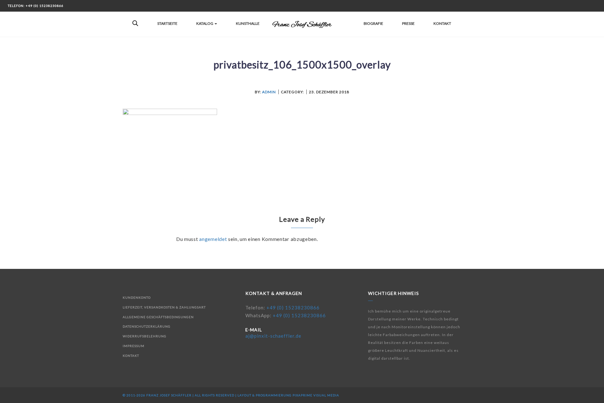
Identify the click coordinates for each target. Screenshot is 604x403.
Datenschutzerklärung (147, 326)
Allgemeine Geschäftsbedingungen (158, 317)
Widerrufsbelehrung (144, 336)
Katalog (205, 23)
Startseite (167, 23)
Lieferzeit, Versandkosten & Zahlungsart (164, 307)
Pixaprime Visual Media (316, 395)
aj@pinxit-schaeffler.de (273, 336)
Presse (408, 23)
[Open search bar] (135, 23)
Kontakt (442, 23)
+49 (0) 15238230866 (293, 307)
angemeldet (213, 239)
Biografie (373, 23)
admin (269, 92)
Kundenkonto (137, 297)
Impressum (133, 346)
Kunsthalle (248, 23)
